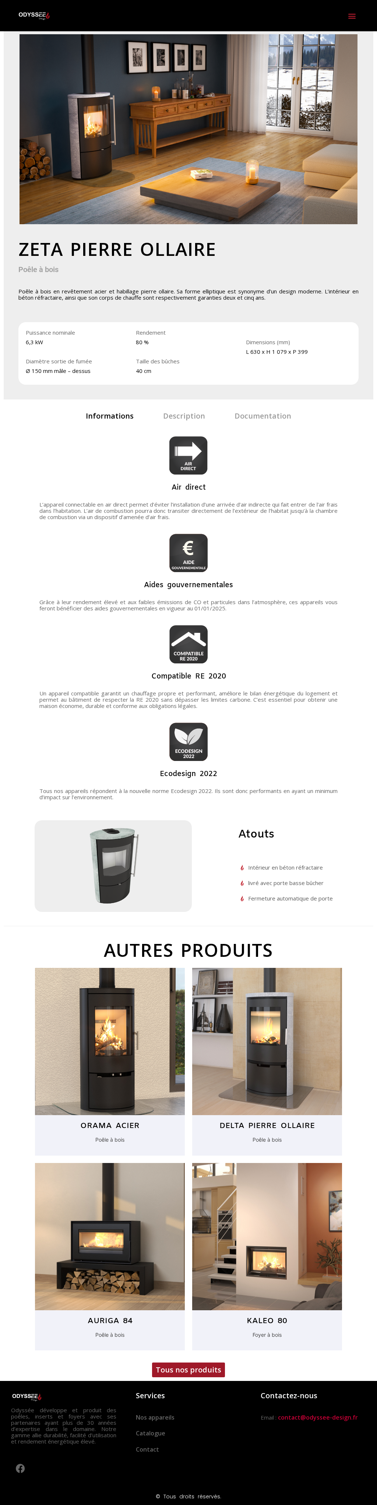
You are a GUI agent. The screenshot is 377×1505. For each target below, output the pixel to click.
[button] (352, 16)
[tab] (110, 416)
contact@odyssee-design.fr (318, 1417)
